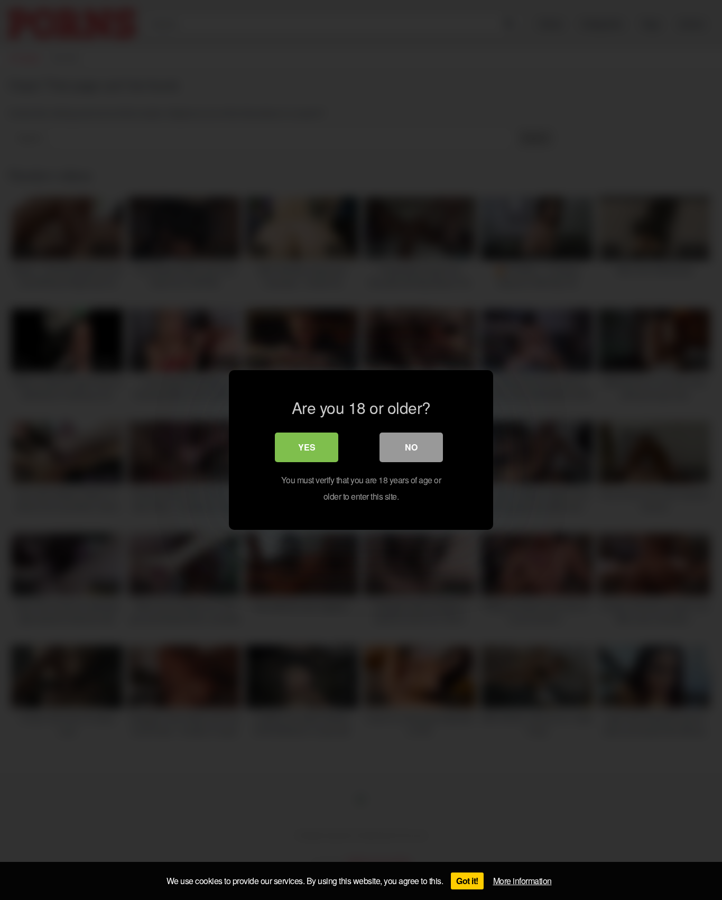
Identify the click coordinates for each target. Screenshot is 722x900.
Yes (307, 447)
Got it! (467, 881)
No (411, 447)
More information (522, 881)
